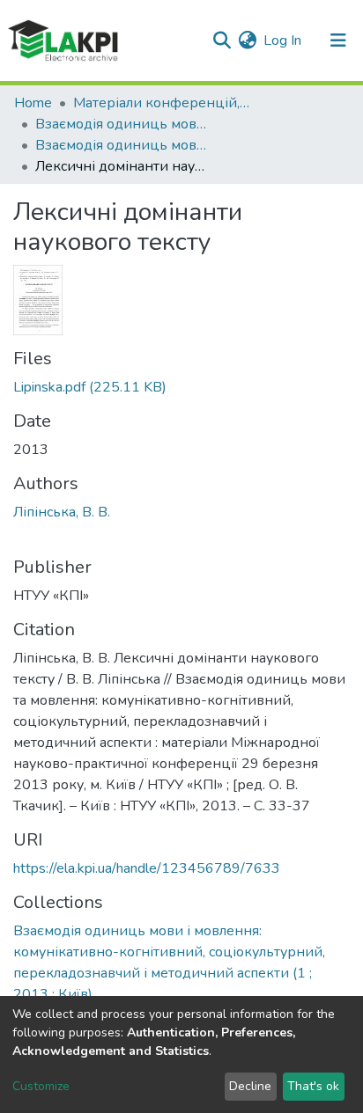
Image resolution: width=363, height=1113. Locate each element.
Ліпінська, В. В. (61, 512)
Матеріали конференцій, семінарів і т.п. (161, 103)
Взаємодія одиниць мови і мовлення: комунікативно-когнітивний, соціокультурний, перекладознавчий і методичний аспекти (123, 124)
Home (33, 103)
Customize (41, 1086)
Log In (283, 40)
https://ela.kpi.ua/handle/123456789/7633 (146, 868)
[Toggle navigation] (338, 40)
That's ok (313, 1086)
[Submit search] (222, 40)
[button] (247, 40)
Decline (250, 1086)
